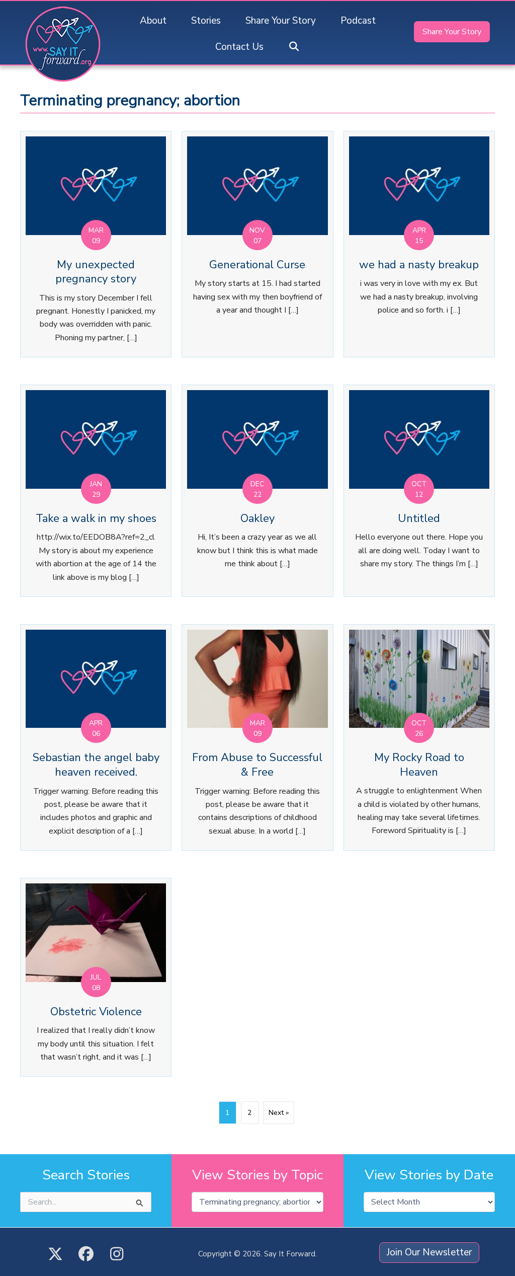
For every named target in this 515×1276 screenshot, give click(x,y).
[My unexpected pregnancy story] (96, 244)
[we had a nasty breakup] (419, 244)
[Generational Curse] (257, 244)
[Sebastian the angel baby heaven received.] (96, 737)
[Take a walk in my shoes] (96, 490)
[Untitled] (419, 490)
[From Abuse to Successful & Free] (257, 737)
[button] (294, 47)
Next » (279, 1112)
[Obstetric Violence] (96, 977)
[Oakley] (257, 490)
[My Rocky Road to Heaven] (419, 737)
